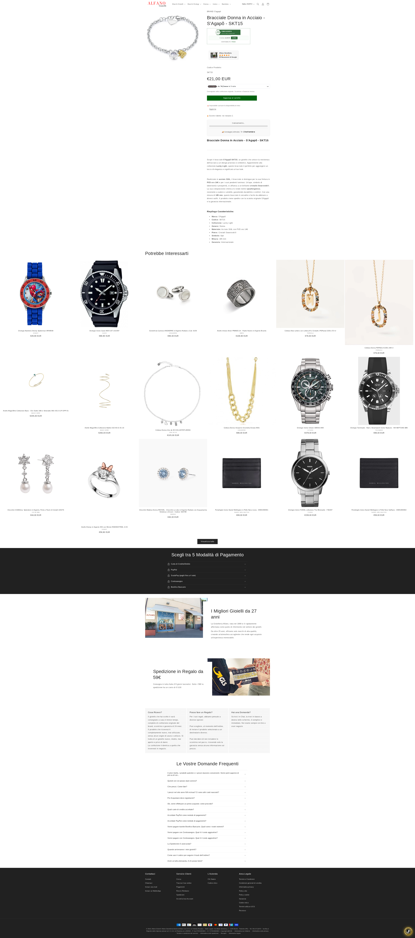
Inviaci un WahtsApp (153, 891)
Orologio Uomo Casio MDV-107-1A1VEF (104, 331)
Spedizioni (180, 895)
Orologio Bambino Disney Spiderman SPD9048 (35, 331)
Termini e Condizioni (247, 879)
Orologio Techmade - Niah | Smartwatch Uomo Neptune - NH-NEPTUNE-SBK (379, 428)
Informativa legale (235, 933)
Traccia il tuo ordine (183, 883)
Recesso (242, 910)
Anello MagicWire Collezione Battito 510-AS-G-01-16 (104, 428)
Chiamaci (148, 883)
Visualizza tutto (207, 541)
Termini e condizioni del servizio (187, 933)
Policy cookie (244, 895)
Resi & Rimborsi (182, 891)
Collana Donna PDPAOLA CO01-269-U (379, 348)
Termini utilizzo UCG (247, 906)
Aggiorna (212, 109)
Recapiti (223, 933)
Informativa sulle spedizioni (209, 933)
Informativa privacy (246, 887)
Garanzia (242, 899)
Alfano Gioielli (156, 928)
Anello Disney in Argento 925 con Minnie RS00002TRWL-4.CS (104, 527)
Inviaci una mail (151, 887)
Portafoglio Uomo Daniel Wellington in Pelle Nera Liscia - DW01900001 (241, 510)
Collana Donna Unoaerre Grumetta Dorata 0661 (242, 428)
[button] (178, 4)
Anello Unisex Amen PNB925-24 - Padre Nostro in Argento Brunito (241, 331)
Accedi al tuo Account (184, 899)
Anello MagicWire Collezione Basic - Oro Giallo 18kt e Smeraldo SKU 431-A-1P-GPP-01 (36, 411)
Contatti (148, 879)
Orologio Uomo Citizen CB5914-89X (310, 428)
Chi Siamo (212, 879)
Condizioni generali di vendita (250, 883)
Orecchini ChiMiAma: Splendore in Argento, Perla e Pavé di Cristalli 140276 (36, 510)
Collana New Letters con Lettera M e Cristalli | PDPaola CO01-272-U (310, 331)
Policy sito (243, 891)
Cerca (178, 879)
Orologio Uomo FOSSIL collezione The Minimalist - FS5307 (310, 510)
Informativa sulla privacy (260, 931)
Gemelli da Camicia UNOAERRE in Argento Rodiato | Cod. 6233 (173, 331)
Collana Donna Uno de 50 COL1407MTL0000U (173, 430)
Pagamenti (180, 887)
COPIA (234, 38)
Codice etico (212, 883)
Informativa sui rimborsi (242, 931)
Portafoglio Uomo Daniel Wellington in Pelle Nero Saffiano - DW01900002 (379, 510)
